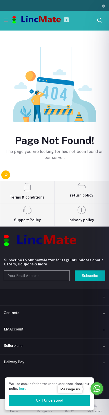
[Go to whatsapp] (96, 388)
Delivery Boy (14, 362)
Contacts (11, 313)
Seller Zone (13, 346)
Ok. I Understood (49, 400)
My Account (14, 329)
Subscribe (90, 276)
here (22, 389)
